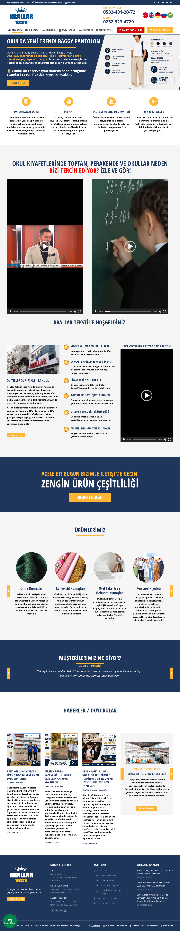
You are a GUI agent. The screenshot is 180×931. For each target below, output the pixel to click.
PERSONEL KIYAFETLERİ (108, 898)
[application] (45, 246)
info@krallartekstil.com (20, 2)
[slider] (43, 311)
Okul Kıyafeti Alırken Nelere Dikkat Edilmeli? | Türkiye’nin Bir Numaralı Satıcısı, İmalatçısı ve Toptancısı (97, 778)
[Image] (147, 753)
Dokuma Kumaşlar (108, 875)
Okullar (10, 782)
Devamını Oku (13, 833)
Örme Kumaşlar (107, 880)
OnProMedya (74, 926)
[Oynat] (10, 311)
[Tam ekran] (79, 311)
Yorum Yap (21, 782)
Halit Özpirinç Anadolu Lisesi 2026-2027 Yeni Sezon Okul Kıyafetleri (23, 775)
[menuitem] (15, 30)
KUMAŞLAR (102, 870)
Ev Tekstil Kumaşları (109, 885)
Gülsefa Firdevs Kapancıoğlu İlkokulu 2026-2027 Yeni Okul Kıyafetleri (58, 776)
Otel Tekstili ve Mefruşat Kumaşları (111, 892)
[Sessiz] (74, 311)
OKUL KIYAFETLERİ (105, 903)
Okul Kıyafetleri (89, 790)
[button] (45, 246)
